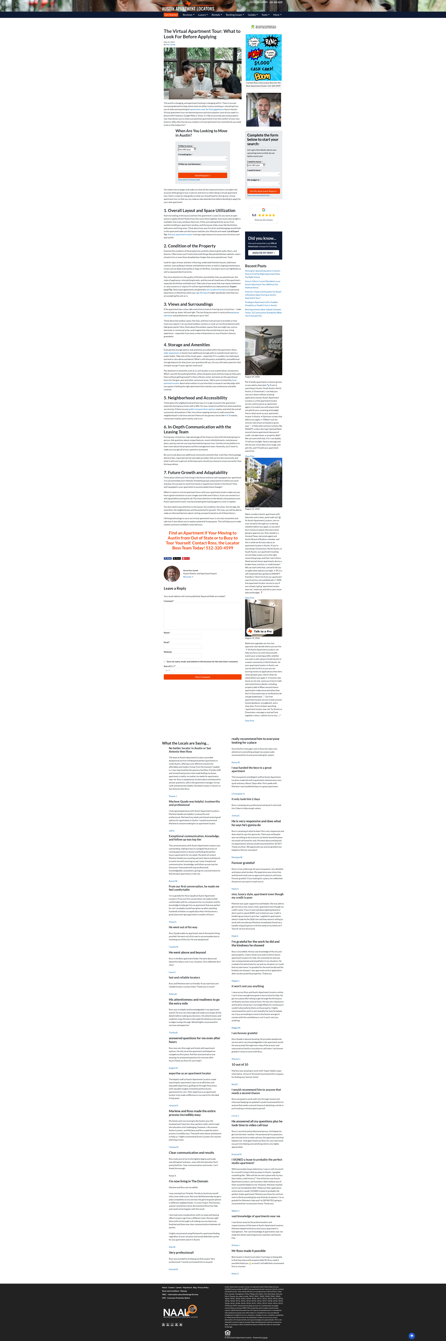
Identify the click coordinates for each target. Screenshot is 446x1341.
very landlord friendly (216, 289)
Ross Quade (170, 44)
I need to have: (254, 170)
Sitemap (183, 1291)
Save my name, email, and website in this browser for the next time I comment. (202, 661)
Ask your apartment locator (180, 234)
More (276, 14)
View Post (249, 456)
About (164, 1287)
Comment (169, 601)
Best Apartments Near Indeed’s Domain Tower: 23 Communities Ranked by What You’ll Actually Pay (263, 312)
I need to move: (254, 161)
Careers (179, 1287)
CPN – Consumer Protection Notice (176, 1298)
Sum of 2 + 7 (170, 666)
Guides (252, 14)
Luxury (202, 14)
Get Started (170, 14)
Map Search (187, 1287)
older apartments (171, 353)
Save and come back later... (259, 195)
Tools (264, 14)
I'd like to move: (186, 146)
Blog (195, 1287)
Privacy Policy (203, 1287)
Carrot (264, 1337)
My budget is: (254, 180)
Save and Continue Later (189, 179)
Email (167, 642)
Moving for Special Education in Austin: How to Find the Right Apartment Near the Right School (262, 273)
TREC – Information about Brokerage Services (180, 1294)
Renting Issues (234, 14)
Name (167, 632)
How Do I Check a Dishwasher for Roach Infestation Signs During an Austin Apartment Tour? (263, 294)
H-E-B (227, 415)
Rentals (216, 14)
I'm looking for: (185, 154)
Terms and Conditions (170, 1291)
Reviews (187, 14)
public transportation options (202, 409)
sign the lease (202, 292)
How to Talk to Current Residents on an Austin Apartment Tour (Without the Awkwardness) (262, 284)
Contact (171, 1287)
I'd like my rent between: (190, 164)
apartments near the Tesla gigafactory (207, 109)
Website (168, 652)
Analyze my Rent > (263, 252)
